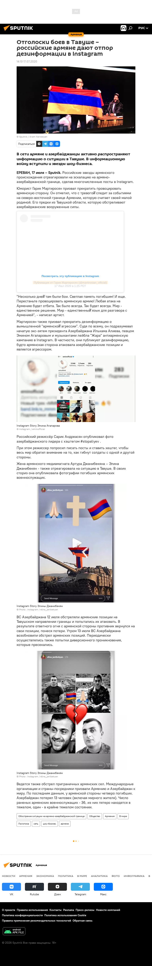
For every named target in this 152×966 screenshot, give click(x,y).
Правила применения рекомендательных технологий (36, 920)
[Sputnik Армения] (19, 31)
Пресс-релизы (85, 910)
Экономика (45, 876)
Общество (94, 816)
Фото (116, 876)
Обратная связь (82, 920)
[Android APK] (14, 931)
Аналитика (99, 876)
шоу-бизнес (49, 823)
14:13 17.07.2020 (27, 61)
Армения (110, 816)
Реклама (68, 910)
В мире (123, 816)
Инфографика (134, 876)
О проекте (8, 910)
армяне (65, 823)
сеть (36, 823)
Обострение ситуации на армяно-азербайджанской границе (51, 816)
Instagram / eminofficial (32, 429)
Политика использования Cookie (65, 915)
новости (8, 876)
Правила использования (32, 910)
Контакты (55, 910)
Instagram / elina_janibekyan (42, 609)
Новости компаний (108, 910)
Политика (23, 823)
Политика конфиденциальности (22, 915)
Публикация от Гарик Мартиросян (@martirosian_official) (70, 282)
